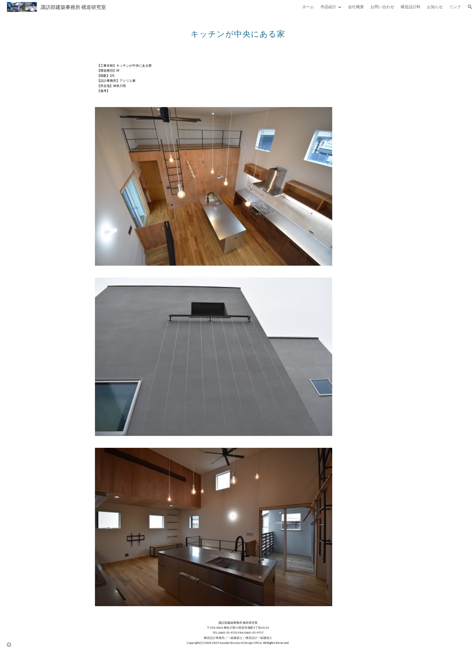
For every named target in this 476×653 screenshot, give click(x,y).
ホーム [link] (308, 6)
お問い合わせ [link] (382, 6)
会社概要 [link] (356, 6)
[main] (238, 31)
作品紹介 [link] (328, 6)
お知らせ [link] (435, 6)
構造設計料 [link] (410, 6)
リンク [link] (455, 6)
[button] (470, 7)
